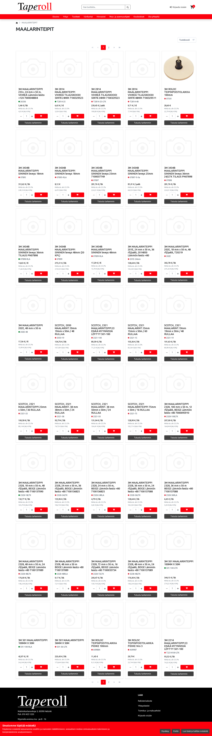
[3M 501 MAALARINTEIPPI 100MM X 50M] (179, 540)
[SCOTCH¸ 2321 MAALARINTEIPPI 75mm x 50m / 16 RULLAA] (142, 383)
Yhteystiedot (143, 706)
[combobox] (103, 7)
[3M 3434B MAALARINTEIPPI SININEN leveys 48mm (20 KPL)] (69, 225)
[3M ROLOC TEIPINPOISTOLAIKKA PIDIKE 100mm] (106, 619)
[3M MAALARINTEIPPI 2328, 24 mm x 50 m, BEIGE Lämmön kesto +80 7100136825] (106, 462)
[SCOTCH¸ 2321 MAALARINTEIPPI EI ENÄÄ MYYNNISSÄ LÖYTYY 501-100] (106, 304)
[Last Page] (119, 47)
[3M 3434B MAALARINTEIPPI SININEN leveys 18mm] (33, 147)
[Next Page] (114, 47)
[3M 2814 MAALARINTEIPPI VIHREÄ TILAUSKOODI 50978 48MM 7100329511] (142, 68)
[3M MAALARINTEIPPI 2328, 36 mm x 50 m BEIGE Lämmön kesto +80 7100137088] (179, 462)
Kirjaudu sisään (145, 715)
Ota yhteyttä (153, 17)
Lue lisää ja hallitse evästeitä (195, 731)
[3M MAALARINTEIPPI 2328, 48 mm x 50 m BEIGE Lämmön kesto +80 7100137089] (69, 540)
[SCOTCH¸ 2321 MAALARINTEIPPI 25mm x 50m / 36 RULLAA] (33, 383)
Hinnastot (101, 17)
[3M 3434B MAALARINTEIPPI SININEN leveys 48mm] (106, 225)
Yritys (65, 17)
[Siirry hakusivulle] (128, 7)
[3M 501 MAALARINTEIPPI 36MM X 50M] (69, 619)
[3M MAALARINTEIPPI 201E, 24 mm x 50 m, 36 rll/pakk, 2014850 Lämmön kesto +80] (142, 225)
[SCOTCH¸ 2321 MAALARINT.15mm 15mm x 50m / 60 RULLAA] (142, 304)
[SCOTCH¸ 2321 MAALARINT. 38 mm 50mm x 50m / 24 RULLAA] (106, 383)
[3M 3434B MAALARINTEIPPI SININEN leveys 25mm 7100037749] (106, 147)
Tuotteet (76, 17)
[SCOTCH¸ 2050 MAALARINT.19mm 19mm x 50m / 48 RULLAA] (69, 304)
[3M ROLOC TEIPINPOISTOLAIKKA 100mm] (179, 68)
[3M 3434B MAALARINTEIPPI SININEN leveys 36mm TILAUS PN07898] (33, 225)
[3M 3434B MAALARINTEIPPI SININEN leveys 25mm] (142, 147)
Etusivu (56, 17)
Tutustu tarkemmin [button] (33, 123)
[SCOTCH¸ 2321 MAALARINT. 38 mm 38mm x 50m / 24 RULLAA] (69, 383)
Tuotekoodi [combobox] (184, 40)
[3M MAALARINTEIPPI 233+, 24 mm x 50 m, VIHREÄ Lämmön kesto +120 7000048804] (33, 68)
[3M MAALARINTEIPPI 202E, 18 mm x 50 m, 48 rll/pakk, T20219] (179, 225)
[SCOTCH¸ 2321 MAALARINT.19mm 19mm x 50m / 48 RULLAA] (179, 304)
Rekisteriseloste (145, 701)
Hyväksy (165, 731)
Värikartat (88, 17)
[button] (21, 116)
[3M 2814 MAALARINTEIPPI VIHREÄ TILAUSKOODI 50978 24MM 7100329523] (69, 68)
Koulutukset (139, 17)
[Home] (17, 23)
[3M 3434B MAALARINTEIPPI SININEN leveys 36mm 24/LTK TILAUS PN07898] (179, 147)
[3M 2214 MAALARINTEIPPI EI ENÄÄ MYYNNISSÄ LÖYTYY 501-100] (179, 619)
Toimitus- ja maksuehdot (149, 711)
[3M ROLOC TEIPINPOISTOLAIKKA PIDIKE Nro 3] (142, 619)
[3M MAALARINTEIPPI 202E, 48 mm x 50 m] (33, 304)
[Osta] (41, 116)
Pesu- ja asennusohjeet (119, 17)
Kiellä (175, 731)
